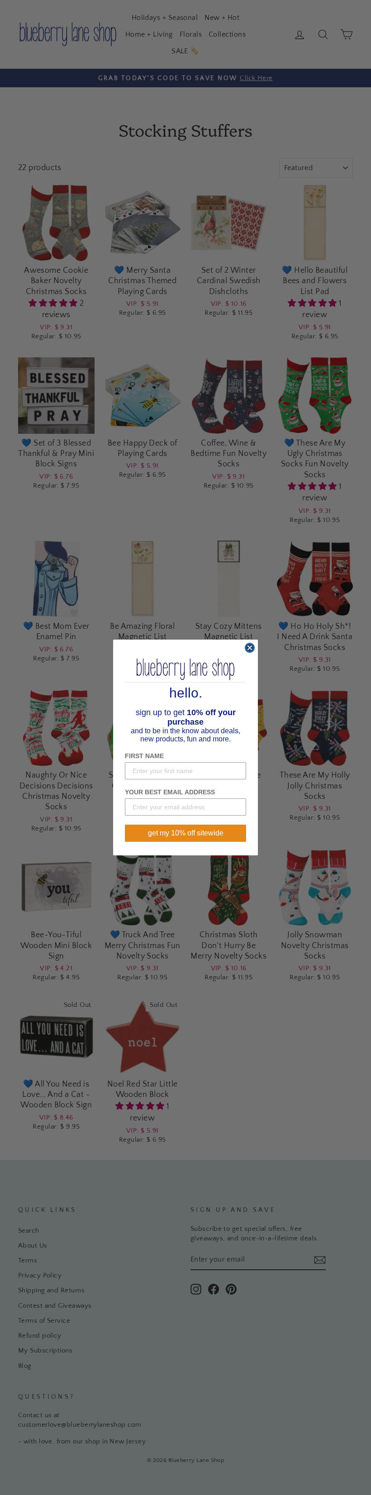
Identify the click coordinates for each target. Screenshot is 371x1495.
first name (144, 755)
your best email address (170, 792)
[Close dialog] (249, 647)
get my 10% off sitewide (186, 833)
